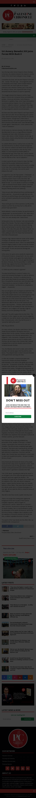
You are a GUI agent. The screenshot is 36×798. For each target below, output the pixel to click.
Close (34, 375)
